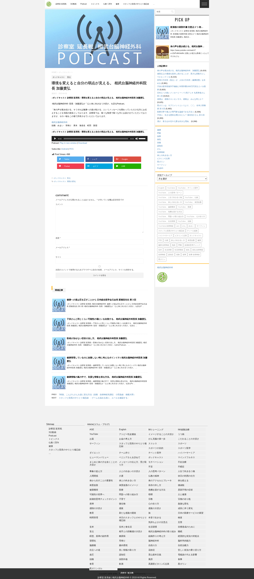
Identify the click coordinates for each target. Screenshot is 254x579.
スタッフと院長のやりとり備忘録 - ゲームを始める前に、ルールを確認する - (94, 398)
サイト (58, 257)
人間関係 (94, 476)
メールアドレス (63, 247)
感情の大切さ (96, 508)
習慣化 (93, 541)
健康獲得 (94, 490)
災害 (180, 522)
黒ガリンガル (96, 568)
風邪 (150, 559)
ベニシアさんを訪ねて (129, 457)
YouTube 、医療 (184, 207)
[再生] (55, 138)
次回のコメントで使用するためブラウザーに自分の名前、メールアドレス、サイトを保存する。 (95, 270)
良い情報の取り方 (127, 550)
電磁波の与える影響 (187, 554)
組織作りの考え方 (156, 536)
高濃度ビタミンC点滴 (158, 564)
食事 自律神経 (194, 254)
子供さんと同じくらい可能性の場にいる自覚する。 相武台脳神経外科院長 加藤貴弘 (106, 319)
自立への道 (95, 550)
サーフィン (161, 165)
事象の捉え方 (96, 471)
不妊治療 (182, 462)
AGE (92, 429)
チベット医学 (154, 453)
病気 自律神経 (197, 250)
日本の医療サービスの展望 (190, 513)
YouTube (171, 188)
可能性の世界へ (97, 494)
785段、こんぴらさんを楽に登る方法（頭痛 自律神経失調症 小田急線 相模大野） (97, 394)
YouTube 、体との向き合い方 (170, 202)
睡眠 (180, 531)
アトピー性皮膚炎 (127, 434)
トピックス (95, 4)
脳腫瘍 (93, 545)
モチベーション (155, 462)
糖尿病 (122, 536)
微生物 (122, 504)
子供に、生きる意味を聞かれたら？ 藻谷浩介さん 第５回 (181, 115)
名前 (58, 238)
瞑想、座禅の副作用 (99, 536)
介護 (121, 476)
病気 (159, 139)
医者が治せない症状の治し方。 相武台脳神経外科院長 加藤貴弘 (97, 338)
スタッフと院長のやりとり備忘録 (136, 4)
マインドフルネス (186, 457)
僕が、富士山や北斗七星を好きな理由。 (173, 121)
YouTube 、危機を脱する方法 (170, 212)
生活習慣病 (178, 250)
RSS (71, 149)
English (160, 168)
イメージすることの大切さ (161, 434)
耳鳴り (122, 541)
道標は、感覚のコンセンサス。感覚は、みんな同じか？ (180, 99)
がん (159, 149)
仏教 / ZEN (107, 4)
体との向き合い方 (164, 155)
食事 (159, 136)
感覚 (121, 508)
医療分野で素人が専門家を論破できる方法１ (175, 112)
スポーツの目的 (155, 448)
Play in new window (68, 143)
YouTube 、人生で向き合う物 (170, 197)
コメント (59, 204)
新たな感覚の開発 (127, 513)
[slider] (142, 138)
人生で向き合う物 (186, 471)
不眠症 (181, 467)
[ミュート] (136, 138)
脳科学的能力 (184, 541)
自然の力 (152, 545)
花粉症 (151, 550)
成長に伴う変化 (185, 508)
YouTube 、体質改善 (193, 202)
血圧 (92, 554)
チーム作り (124, 453)
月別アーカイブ (164, 175)
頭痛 (159, 143)
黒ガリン (161, 162)
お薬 (92, 439)
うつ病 (181, 434)
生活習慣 (168, 250)
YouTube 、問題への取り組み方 (171, 216)
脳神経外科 (153, 541)
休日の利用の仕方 (186, 476)
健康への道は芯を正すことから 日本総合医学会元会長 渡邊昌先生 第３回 (101, 300)
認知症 (160, 146)
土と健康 (182, 494)
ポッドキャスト (60, 178)
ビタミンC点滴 (163, 158)
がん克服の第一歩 (156, 439)
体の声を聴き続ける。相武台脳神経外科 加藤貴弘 (194, 46)
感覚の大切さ (154, 508)
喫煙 (150, 494)
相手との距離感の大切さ (130, 531)
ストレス (152, 443)
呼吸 (159, 133)
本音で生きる (154, 517)
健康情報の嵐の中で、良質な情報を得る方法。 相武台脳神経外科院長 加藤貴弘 (104, 377)
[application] (100, 138)
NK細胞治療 (183, 429)
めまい (191, 226)
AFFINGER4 (150, 574)
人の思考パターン (156, 471)
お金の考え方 (125, 439)
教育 (92, 513)
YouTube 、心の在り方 (196, 216)
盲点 (69, 178)
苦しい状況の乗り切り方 (189, 550)
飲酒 (121, 564)
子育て (122, 499)
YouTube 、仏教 (191, 197)
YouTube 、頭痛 (184, 221)
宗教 (150, 499)
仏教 (166, 240)
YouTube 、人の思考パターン (170, 193)
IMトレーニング (155, 429)
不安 (160, 240)
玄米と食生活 (125, 527)
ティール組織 (192, 231)
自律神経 (161, 152)
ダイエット (95, 453)
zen (177, 226)
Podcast (83, 4)
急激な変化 (183, 504)
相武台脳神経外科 (59, 122)
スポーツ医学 (184, 448)
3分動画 (73, 4)
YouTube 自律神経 (165, 226)
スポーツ (182, 443)
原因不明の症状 (185, 490)
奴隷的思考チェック (192, 245)
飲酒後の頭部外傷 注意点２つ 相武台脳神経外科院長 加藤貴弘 (199, 27)
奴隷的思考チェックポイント (103, 499)
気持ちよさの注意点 (157, 522)
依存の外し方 (154, 485)
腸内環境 (123, 545)
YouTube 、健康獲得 (166, 207)
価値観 (181, 485)
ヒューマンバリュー (99, 457)
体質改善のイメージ (128, 485)
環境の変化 (71, 181)
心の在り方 (153, 504)
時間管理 (94, 517)
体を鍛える (183, 480)
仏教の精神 (153, 476)
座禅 (92, 504)
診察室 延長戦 (61, 4)
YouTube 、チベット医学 (188, 188)
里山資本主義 (154, 554)
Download (82, 143)
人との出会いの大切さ (129, 471)
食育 (92, 564)
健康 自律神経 (163, 245)
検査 (180, 517)
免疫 (173, 245)
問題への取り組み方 (128, 494)
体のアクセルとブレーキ (160, 480)
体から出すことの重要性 (101, 480)
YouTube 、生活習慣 (166, 221)
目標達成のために (186, 527)
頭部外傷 (123, 559)
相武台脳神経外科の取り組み (162, 531)
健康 (117, 4)
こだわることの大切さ (188, 439)
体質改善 (191, 240)
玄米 (160, 250)
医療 (121, 490)
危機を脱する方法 (156, 490)
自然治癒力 (183, 545)
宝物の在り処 (184, 499)
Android (64, 149)
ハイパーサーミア (165, 235)
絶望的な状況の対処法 (188, 536)
